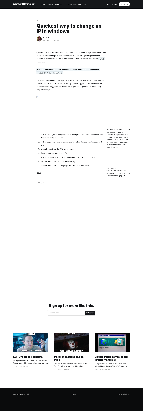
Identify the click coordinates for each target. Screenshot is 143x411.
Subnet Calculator (55, 4)
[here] (38, 173)
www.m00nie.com (24, 4)
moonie (46, 38)
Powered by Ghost (124, 394)
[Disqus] (71, 217)
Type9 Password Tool (73, 4)
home (74, 394)
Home (43, 4)
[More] (84, 4)
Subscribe (124, 4)
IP (37, 21)
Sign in (114, 4)
